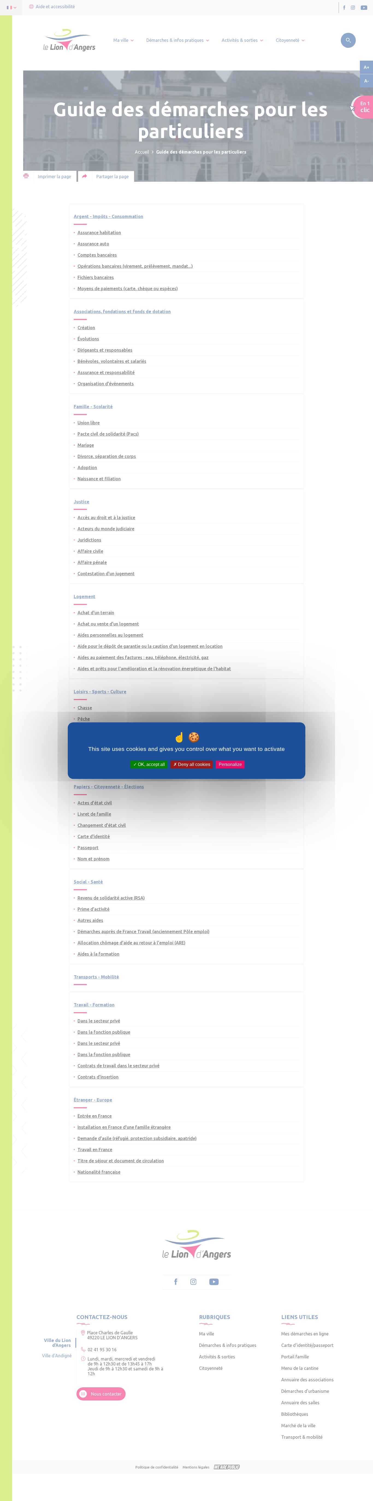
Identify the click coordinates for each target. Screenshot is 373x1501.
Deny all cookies (193, 764)
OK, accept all (151, 764)
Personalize (230, 764)
